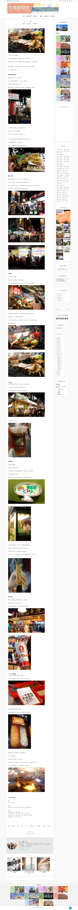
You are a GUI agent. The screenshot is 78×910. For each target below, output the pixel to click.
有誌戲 (58, 384)
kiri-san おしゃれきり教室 (61, 387)
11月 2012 (59, 358)
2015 (58, 352)
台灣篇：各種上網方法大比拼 (61, 281)
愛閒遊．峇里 (59, 178)
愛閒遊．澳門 (64, 194)
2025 (58, 338)
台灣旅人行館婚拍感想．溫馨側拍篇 (14, 872)
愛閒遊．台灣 (59, 171)
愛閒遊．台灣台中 (65, 171)
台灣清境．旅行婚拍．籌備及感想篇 (44, 872)
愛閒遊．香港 (59, 293)
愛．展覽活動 (59, 295)
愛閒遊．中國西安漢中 (60, 164)
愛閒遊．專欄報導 (59, 176)
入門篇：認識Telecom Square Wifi (62, 278)
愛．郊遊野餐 (59, 300)
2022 (58, 342)
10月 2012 (59, 360)
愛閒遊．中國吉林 (66, 151)
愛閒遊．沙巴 (64, 190)
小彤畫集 (59, 392)
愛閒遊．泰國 (59, 192)
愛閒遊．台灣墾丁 (66, 173)
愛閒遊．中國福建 (66, 161)
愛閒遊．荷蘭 (59, 197)
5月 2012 (59, 366)
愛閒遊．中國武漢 (66, 156)
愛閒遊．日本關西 (66, 187)
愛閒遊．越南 (59, 199)
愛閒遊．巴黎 (64, 178)
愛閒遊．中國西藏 (59, 166)
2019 (58, 346)
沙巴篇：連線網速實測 (60, 280)
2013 (58, 354)
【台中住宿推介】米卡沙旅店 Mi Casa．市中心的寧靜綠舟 (29, 872)
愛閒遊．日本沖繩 (59, 187)
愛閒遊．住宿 (67, 168)
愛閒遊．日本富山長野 (60, 185)
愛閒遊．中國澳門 (66, 159)
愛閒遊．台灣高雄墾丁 (60, 175)
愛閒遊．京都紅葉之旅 (60, 168)
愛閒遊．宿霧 (67, 175)
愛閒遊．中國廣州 (59, 156)
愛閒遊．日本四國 (59, 183)
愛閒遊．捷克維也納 (60, 180)
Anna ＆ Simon (24, 842)
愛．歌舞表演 (59, 297)
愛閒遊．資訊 (64, 197)
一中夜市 (30, 21)
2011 (58, 370)
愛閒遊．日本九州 (65, 182)
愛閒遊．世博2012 (59, 149)
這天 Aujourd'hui (26, 61)
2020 (58, 345)
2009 (58, 373)
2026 (58, 337)
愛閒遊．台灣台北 (59, 173)
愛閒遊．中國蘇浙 (59, 163)
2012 (58, 356)
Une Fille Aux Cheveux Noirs (62, 269)
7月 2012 (59, 364)
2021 (58, 343)
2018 (58, 348)
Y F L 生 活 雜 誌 (60, 389)
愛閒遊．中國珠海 (59, 161)
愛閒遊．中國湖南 (59, 159)
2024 (58, 339)
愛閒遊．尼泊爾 (66, 176)
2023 (58, 341)
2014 (58, 353)
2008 (58, 375)
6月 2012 (59, 365)
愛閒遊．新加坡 (67, 180)
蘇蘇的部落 (59, 394)
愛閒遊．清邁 (59, 194)
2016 (58, 350)
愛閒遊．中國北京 (59, 151)
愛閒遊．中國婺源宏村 (60, 154)
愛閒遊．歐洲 (59, 190)
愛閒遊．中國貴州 (66, 166)
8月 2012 (59, 362)
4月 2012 (59, 368)
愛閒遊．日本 (59, 182)
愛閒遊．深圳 (64, 192)
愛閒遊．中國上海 (66, 149)
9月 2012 (59, 361)
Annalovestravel (39, 907)
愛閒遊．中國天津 (59, 152)
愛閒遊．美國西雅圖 (65, 195)
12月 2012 (59, 357)
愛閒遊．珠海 (59, 195)
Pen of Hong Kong (61, 268)
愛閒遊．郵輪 (64, 199)
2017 (58, 349)
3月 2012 (59, 369)
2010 (58, 372)
